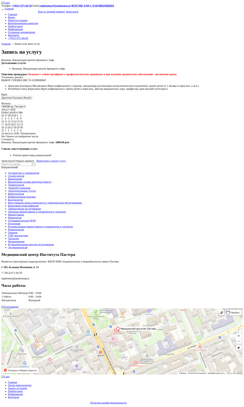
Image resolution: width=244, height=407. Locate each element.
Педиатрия (14, 223)
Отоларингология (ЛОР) (22, 220)
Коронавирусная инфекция (23, 205)
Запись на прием (17, 388)
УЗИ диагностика (18, 235)
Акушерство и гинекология (23, 173)
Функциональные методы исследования (31, 244)
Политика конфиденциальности (108, 402)
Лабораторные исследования (24, 208)
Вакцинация (15, 179)
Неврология (15, 217)
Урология (13, 238)
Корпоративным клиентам (23, 23)
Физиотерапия (16, 241)
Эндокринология (17, 247)
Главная (9, 8)
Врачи (11, 17)
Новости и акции (18, 20)
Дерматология (16, 184)
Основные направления (21, 32)
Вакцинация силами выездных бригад (29, 181)
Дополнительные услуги (22, 190)
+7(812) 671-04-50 (18, 38)
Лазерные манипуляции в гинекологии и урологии (37, 211)
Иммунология (16, 193)
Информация (15, 29)
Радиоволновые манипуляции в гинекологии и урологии (40, 226)
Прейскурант (15, 26)
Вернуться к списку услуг (51, 160)
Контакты (13, 35)
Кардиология (15, 199)
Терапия (12, 232)
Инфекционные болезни (22, 196)
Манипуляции (16, 214)
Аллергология (16, 176)
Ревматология (16, 229)
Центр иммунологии (20, 385)
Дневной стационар (19, 187)
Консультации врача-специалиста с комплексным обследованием (45, 202)
